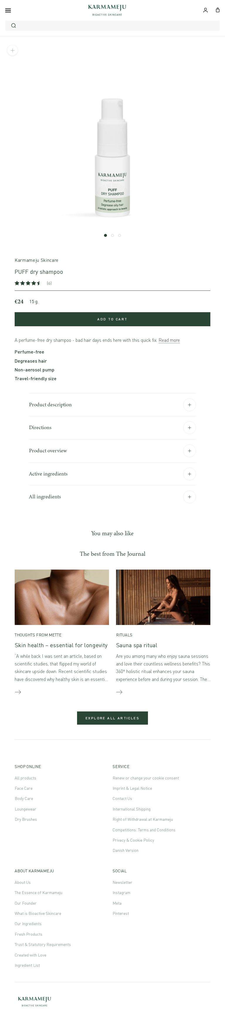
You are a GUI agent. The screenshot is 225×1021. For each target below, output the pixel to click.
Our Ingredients (28, 923)
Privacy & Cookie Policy (133, 840)
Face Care (24, 788)
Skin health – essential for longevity (61, 645)
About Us (23, 882)
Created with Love (30, 955)
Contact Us (122, 798)
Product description (50, 404)
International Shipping (131, 809)
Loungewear (25, 809)
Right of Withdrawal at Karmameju (142, 819)
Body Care (24, 798)
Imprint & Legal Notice (132, 788)
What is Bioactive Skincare (38, 913)
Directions (40, 427)
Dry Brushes (26, 819)
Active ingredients (48, 473)
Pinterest (120, 913)
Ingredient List (27, 965)
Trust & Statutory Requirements (43, 944)
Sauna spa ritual (136, 645)
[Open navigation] (8, 10)
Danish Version (125, 850)
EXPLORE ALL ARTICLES (112, 718)
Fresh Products (28, 934)
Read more (169, 340)
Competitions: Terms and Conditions (143, 830)
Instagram (121, 892)
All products (25, 778)
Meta (117, 903)
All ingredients (45, 496)
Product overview (48, 450)
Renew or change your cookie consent (145, 778)
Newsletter (122, 882)
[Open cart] (218, 9)
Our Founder (26, 903)
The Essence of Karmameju (38, 892)
